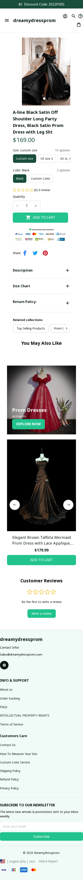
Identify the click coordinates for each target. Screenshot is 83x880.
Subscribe (42, 836)
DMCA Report (48, 861)
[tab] (44, 98)
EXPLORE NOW (28, 424)
